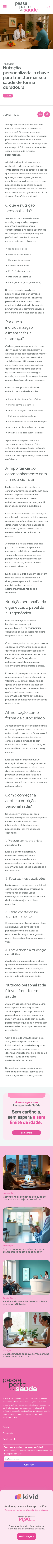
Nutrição (8, 96)
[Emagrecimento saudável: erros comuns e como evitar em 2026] (26, 1330)
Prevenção (8, 1193)
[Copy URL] (47, 114)
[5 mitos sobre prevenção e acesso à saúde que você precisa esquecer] (26, 1225)
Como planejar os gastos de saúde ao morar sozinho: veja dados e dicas (24, 1198)
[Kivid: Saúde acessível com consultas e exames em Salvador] (26, 1277)
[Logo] (26, 7)
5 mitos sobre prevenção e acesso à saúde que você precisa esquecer (23, 1250)
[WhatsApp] (40, 114)
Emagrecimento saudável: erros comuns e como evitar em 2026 (26, 1355)
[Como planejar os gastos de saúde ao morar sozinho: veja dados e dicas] (26, 1172)
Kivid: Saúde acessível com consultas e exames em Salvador (25, 1303)
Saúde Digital (9, 1298)
